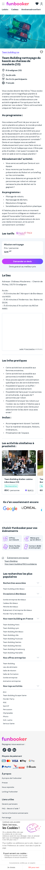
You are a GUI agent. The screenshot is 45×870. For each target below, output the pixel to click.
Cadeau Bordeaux (10, 603)
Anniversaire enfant (31, 9)
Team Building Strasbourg (14, 649)
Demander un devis (22, 261)
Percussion (7, 709)
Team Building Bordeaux (13, 632)
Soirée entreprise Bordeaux (14, 599)
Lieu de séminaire (10, 667)
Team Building (9, 663)
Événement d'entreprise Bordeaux (17, 610)
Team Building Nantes (12, 642)
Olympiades (8, 713)
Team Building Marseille (13, 653)
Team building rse (10, 52)
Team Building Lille (10, 635)
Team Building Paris (11, 624)
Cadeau (14, 9)
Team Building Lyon (11, 628)
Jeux (4, 692)
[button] (37, 3)
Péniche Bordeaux (10, 607)
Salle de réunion (9, 670)
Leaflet (21, 349)
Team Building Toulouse (13, 639)
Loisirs (5, 9)
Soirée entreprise (10, 677)
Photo (5, 716)
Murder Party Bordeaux (13, 614)
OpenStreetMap (30, 349)
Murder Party (8, 699)
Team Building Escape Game (14, 695)
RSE (4, 702)
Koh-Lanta (7, 720)
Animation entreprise (12, 681)
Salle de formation (10, 674)
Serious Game (8, 723)
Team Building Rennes (12, 646)
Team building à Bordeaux (14, 589)
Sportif (6, 706)
